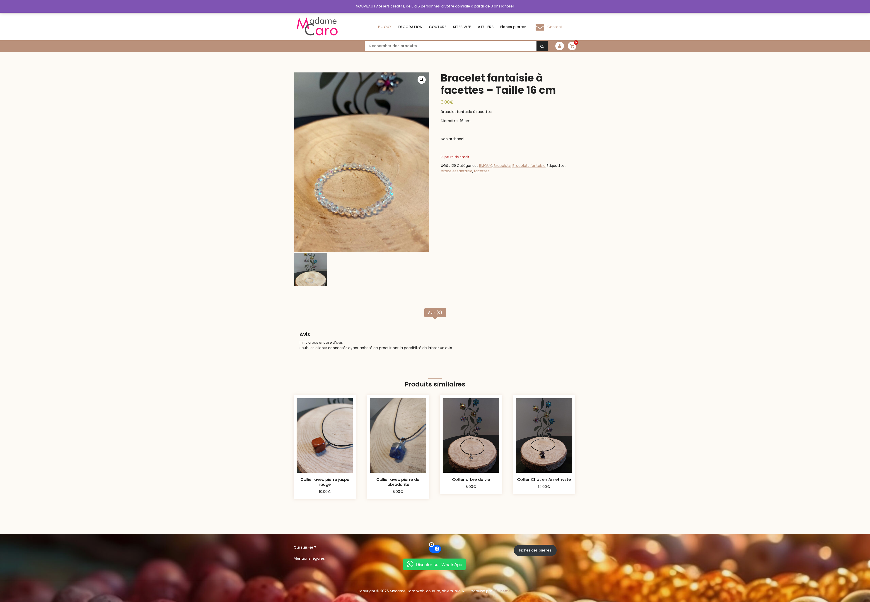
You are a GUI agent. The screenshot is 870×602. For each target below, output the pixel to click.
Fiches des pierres (535, 550)
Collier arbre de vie (471, 479)
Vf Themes (502, 591)
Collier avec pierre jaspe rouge (324, 482)
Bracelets (502, 165)
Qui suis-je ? (305, 547)
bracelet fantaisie (456, 171)
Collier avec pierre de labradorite (397, 482)
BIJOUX (485, 165)
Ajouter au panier (325, 495)
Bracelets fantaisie (529, 165)
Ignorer (507, 6)
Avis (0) (435, 312)
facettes (481, 171)
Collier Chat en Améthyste (544, 479)
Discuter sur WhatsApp (439, 564)
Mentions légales (309, 558)
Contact (554, 26)
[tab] (435, 312)
